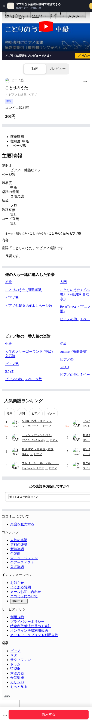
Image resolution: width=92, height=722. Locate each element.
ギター (15, 655)
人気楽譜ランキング (23, 400)
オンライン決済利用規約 (29, 630)
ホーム (9, 233)
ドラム (15, 664)
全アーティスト (22, 562)
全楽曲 (15, 553)
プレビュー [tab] (57, 68)
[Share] (85, 81)
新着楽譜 (17, 549)
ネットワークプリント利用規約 (34, 635)
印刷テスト (19, 601)
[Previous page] (76, 401)
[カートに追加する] (5, 715)
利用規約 (17, 617)
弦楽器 (15, 669)
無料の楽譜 (18, 544)
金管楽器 (17, 678)
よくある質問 (20, 587)
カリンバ (17, 682)
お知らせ (17, 583)
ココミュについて (24, 596)
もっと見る (18, 686)
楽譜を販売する (22, 524)
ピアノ (15, 651)
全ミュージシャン (24, 558)
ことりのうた (38, 233)
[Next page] (84, 401)
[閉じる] (3, 6)
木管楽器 (17, 673)
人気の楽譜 (18, 540)
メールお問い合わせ (25, 591)
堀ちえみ (21, 233)
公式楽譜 (17, 567)
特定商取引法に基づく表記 (30, 626)
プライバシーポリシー (27, 621)
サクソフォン (20, 660)
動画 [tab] (34, 68)
